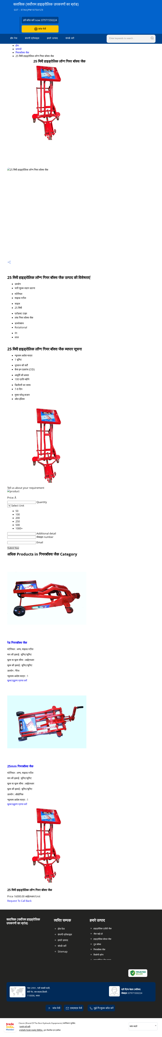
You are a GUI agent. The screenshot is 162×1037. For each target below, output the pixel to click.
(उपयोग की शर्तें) (24, 1026)
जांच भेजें (41, 28)
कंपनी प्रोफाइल (32, 38)
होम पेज (13, 38)
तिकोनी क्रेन (98, 954)
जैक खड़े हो (98, 933)
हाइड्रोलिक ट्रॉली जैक (102, 928)
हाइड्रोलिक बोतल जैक (102, 938)
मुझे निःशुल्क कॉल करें (103, 1008)
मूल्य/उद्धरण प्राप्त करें (17, 680)
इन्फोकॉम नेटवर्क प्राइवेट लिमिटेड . (31, 1030)
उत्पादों (19, 49)
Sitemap (63, 951)
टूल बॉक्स (97, 944)
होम (17, 45)
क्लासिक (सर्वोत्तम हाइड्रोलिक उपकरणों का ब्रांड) (46, 6)
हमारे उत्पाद (52, 38)
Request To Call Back (19, 901)
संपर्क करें (69, 38)
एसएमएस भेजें (76, 1008)
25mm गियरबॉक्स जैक (20, 766)
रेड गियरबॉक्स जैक (17, 642)
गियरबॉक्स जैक (22, 52)
